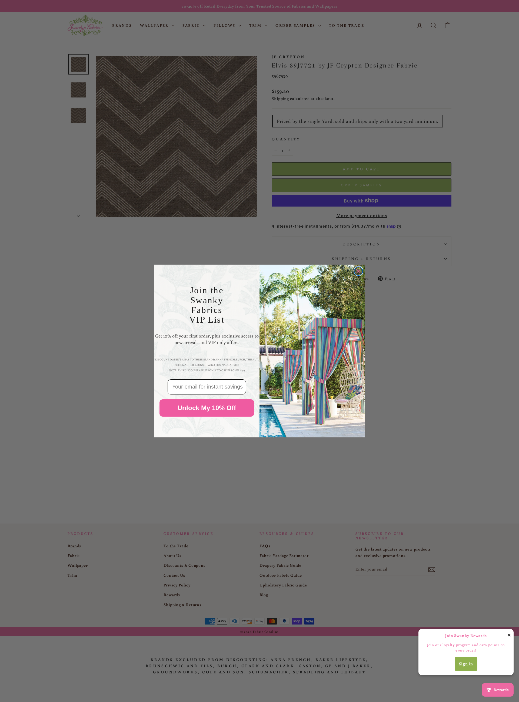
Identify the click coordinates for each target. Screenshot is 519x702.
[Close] (509, 636)
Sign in (466, 663)
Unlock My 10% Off (207, 407)
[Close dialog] (358, 271)
